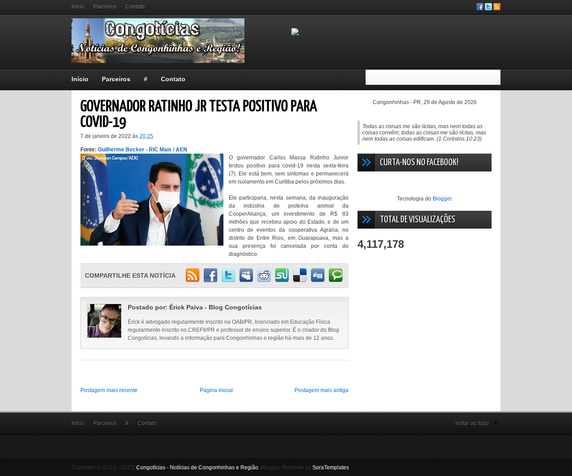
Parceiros (105, 7)
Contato (135, 7)
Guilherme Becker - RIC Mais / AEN (142, 149)
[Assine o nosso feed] (496, 8)
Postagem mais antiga (321, 390)
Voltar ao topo (472, 423)
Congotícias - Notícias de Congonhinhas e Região (197, 467)
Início (80, 79)
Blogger (442, 199)
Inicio (78, 7)
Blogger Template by (305, 467)
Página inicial (216, 390)
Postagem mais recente (109, 390)
